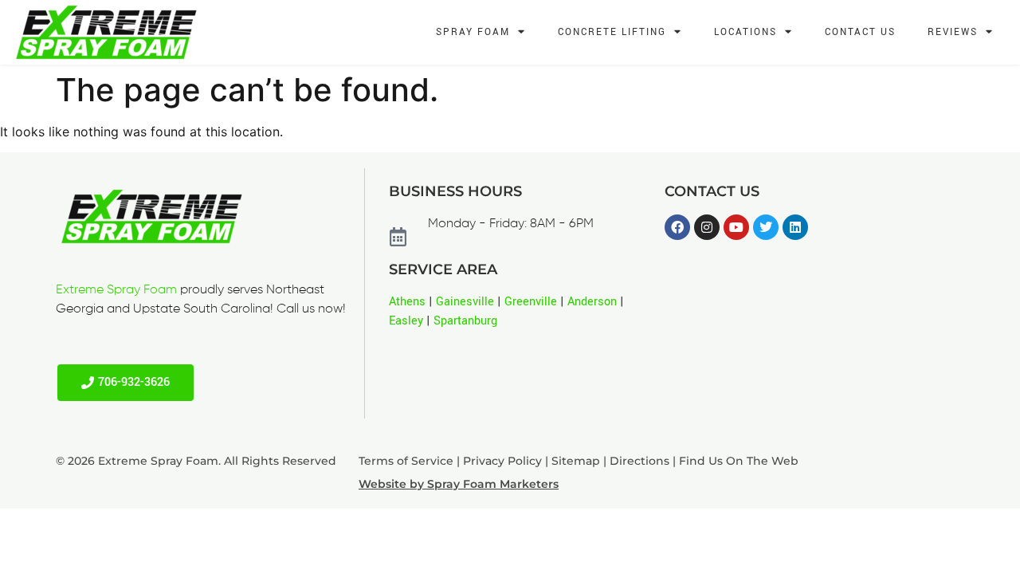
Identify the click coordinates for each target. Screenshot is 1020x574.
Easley (406, 321)
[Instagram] (707, 227)
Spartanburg (465, 321)
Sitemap (575, 461)
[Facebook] (677, 227)
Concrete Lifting (612, 32)
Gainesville (465, 301)
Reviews (953, 32)
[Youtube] (736, 227)
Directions (639, 461)
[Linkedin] (795, 227)
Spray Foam (473, 32)
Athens (407, 301)
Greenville (530, 301)
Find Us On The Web (738, 461)
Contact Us (860, 32)
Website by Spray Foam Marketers (459, 484)
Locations (745, 32)
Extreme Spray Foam (116, 290)
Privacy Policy (502, 461)
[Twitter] (766, 227)
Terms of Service (406, 461)
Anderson (592, 301)
